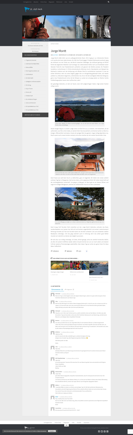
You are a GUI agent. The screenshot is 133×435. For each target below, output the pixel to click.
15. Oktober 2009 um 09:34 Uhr (65, 301)
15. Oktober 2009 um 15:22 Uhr (67, 385)
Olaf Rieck (55, 55)
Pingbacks (70, 289)
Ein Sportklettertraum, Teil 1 (32, 110)
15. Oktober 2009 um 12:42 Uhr (67, 332)
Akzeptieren (52, 431)
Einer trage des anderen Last (32, 71)
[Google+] (107, 431)
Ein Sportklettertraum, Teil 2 (32, 106)
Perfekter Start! (29, 95)
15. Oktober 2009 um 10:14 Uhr (68, 311)
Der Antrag (28, 85)
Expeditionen (37, 40)
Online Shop (43, 2)
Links (65, 2)
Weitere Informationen (41, 431)
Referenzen (59, 2)
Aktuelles (36, 2)
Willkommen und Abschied (77, 272)
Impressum (86, 422)
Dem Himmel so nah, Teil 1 (96, 277)
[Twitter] (102, 431)
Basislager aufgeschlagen (57, 272)
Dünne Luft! (28, 92)
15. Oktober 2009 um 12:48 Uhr (65, 346)
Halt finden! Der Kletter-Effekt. (32, 64)
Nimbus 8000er (29, 67)
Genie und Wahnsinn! (31, 103)
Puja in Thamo (29, 88)
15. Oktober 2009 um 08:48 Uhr (68, 293)
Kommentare (58, 289)
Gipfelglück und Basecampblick (33, 81)
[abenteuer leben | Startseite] (34, 9)
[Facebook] (99, 431)
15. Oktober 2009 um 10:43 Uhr (67, 320)
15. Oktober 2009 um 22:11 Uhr (69, 408)
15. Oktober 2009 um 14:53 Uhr (70, 371)
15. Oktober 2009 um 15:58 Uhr (66, 396)
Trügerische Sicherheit (31, 60)
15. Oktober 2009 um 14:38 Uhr (72, 358)
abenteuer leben (27, 40)
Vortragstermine (27, 2)
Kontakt (71, 2)
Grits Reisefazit (29, 74)
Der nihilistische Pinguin (31, 99)
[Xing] (105, 431)
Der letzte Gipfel (29, 78)
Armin (56, 396)
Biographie (51, 2)
